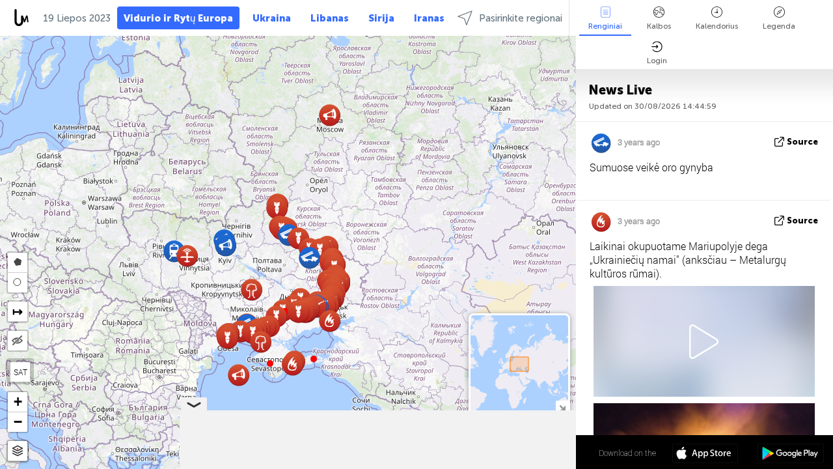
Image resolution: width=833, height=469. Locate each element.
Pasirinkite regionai (520, 18)
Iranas (429, 18)
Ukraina (272, 18)
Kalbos (659, 26)
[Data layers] (17, 451)
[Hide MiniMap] (562, 407)
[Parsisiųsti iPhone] (705, 455)
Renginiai (605, 26)
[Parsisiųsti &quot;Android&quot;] (790, 455)
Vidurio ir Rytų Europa (178, 18)
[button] (313, 359)
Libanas (329, 18)
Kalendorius (717, 26)
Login (657, 60)
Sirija (381, 18)
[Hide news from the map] (17, 340)
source (802, 142)
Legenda (779, 26)
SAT (20, 372)
